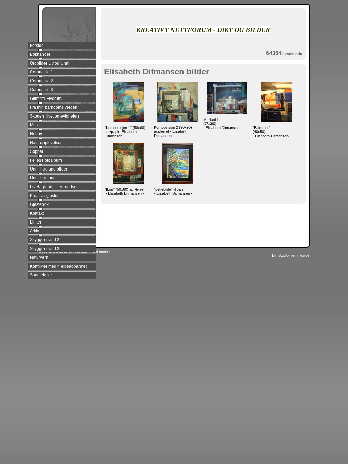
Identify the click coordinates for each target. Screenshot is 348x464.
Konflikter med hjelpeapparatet (58, 266)
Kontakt (37, 213)
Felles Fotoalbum (46, 160)
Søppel (36, 151)
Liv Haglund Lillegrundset (53, 186)
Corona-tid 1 (41, 72)
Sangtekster (41, 275)
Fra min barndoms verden (53, 107)
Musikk (36, 125)
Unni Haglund (43, 178)
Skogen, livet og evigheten (54, 116)
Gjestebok (39, 204)
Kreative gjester (44, 195)
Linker (35, 222)
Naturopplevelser (46, 142)
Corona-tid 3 (41, 89)
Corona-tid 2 (41, 80)
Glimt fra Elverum (46, 98)
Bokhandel (40, 54)
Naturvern (39, 257)
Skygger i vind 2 (44, 239)
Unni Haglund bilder (48, 169)
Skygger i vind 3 (44, 248)
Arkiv (34, 231)
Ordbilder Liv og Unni (49, 63)
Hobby (36, 133)
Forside (37, 45)
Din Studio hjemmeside (290, 255)
